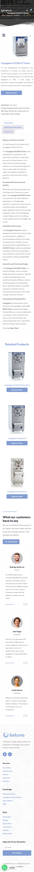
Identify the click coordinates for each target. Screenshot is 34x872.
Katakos (20, 866)
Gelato (16, 108)
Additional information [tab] (12, 127)
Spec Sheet (14, 328)
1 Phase (6, 111)
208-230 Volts (13, 111)
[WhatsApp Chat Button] (4, 867)
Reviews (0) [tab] (8, 132)
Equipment (9, 15)
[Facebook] (5, 754)
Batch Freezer (10, 114)
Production (17, 15)
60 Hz (24, 111)
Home (3, 15)
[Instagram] (10, 754)
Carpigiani (17, 114)
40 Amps (19, 111)
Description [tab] (8, 123)
